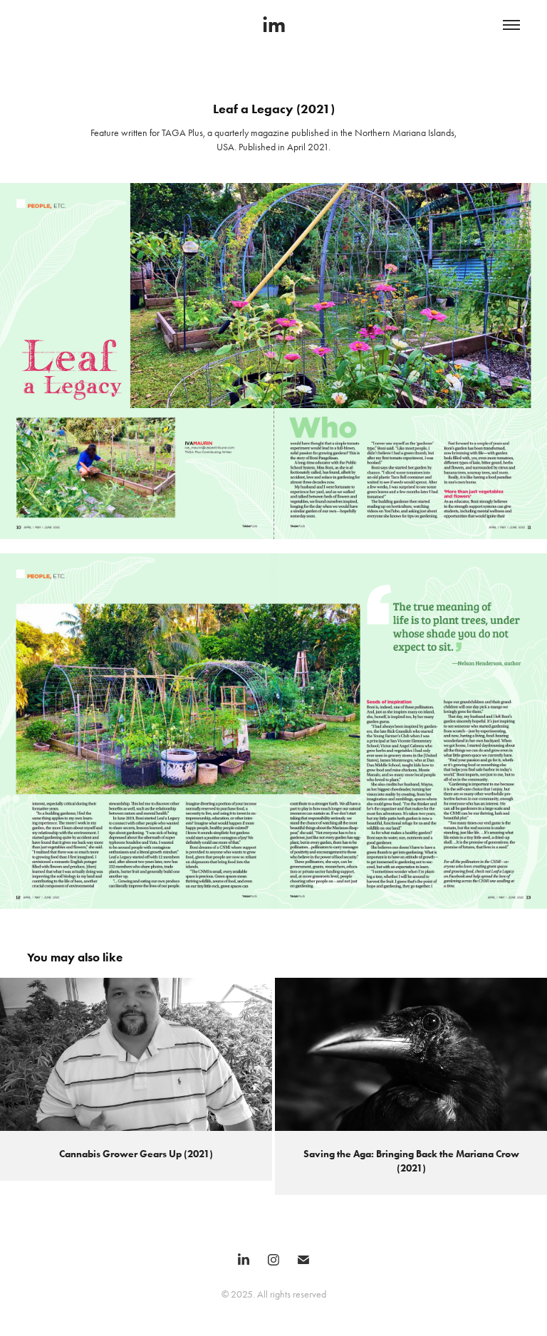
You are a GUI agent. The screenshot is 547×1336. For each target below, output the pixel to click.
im (274, 24)
